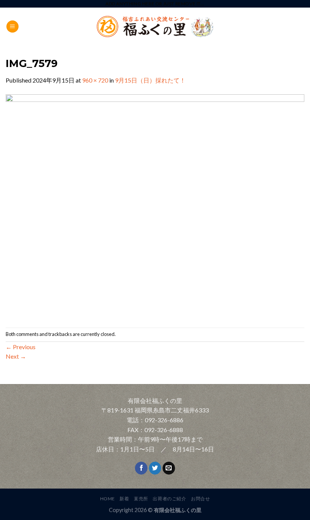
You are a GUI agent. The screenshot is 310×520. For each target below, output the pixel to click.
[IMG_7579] (155, 205)
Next (16, 356)
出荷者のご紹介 (169, 498)
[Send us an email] (169, 468)
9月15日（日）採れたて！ (150, 80)
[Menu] (12, 26)
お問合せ (200, 498)
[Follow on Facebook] (141, 468)
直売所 (141, 498)
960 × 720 (95, 80)
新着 (124, 498)
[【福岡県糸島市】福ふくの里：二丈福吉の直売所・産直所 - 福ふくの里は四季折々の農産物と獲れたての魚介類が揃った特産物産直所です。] (155, 26)
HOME (107, 498)
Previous (21, 346)
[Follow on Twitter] (155, 468)
